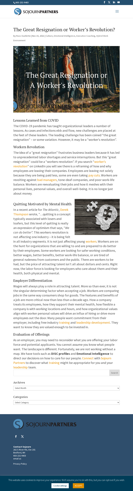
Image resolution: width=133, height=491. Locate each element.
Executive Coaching (85, 35)
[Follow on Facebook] (15, 436)
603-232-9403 (19, 455)
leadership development (93, 322)
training (64, 322)
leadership (20, 367)
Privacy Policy (20, 463)
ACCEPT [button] (78, 485)
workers (91, 241)
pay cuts (94, 175)
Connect (88, 358)
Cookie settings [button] (60, 485)
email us (17, 458)
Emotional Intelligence (64, 35)
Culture (49, 35)
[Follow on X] (22, 436)
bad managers (47, 180)
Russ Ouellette (23, 35)
